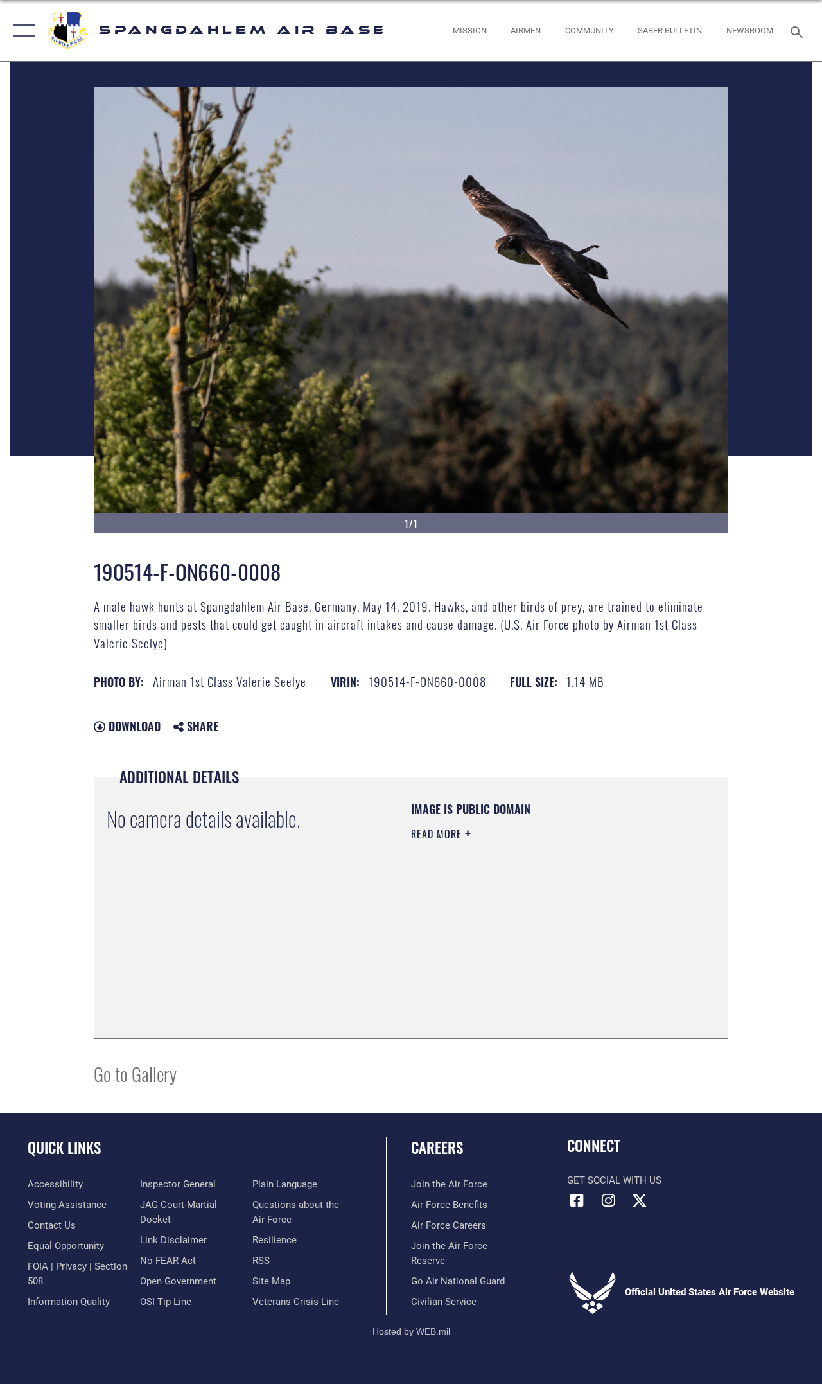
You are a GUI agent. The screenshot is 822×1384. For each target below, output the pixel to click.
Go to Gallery (135, 1073)
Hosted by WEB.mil (411, 1331)
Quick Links (64, 1147)
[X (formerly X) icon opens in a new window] (639, 1200)
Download (133, 726)
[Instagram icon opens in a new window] (608, 1200)
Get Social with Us (614, 1180)
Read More (438, 834)
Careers (437, 1147)
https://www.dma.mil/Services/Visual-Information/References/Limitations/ (526, 943)
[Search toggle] (799, 30)
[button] (21, 30)
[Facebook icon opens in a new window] (576, 1200)
